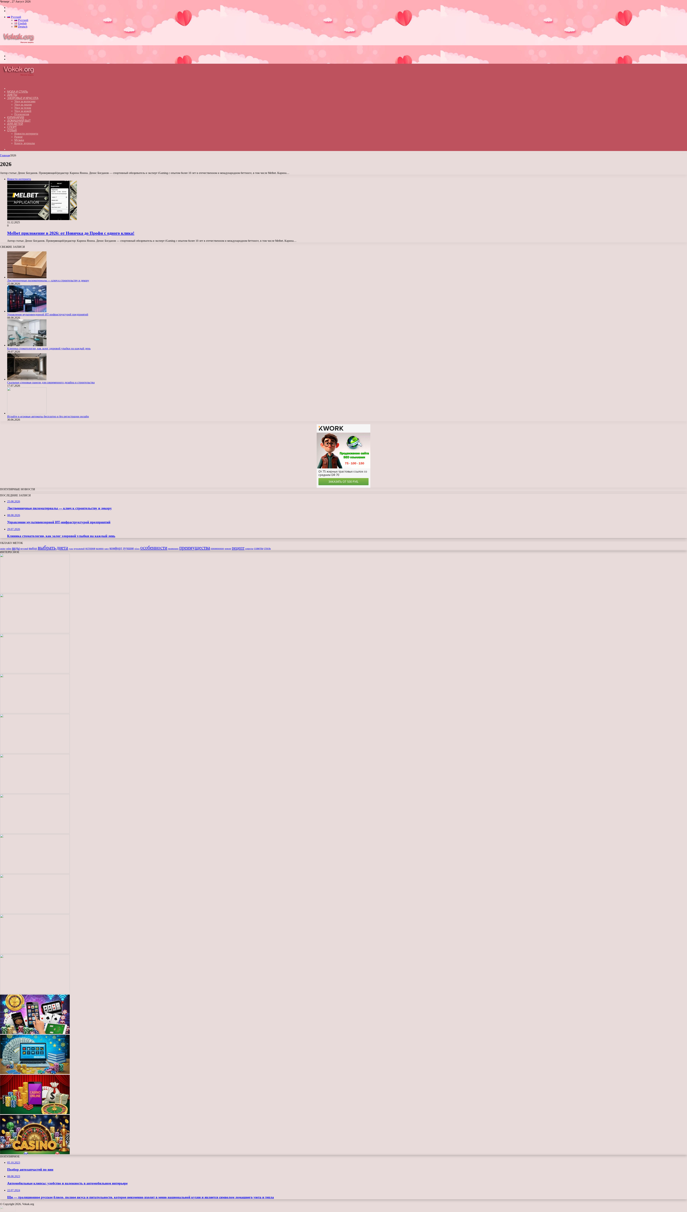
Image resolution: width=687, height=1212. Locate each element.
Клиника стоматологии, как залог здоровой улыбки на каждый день (49, 348)
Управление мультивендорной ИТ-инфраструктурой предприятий (47, 314)
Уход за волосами (24, 101)
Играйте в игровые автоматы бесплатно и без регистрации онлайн (48, 416)
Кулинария (15, 117)
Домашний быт (19, 120)
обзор (137, 549)
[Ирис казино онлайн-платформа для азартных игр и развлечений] (35, 1033)
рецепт (238, 548)
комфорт (115, 548)
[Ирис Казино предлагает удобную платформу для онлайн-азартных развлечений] (35, 952)
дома (71, 549)
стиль (267, 548)
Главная (5, 155)
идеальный (79, 548)
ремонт (228, 548)
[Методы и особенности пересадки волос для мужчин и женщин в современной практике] (35, 912)
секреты (249, 548)
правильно (173, 548)
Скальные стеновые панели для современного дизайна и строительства (51, 382)
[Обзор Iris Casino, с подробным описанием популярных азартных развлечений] (35, 992)
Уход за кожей (22, 111)
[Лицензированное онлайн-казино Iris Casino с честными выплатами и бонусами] (35, 1113)
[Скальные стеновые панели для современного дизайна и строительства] (27, 379)
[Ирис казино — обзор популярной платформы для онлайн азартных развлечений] (35, 1073)
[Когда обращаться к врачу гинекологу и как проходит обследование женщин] (35, 832)
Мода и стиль (17, 91)
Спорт (12, 127)
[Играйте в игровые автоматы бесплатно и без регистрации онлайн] (27, 413)
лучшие (128, 548)
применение (217, 548)
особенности (153, 547)
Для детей (15, 123)
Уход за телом (22, 107)
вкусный (24, 548)
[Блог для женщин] (20, 49)
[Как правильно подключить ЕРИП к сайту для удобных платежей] (35, 872)
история (90, 548)
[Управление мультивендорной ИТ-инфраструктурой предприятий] (27, 311)
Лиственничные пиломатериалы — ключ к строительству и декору (48, 280)
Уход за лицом (23, 104)
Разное (18, 136)
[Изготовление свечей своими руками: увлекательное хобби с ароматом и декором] (35, 792)
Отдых (12, 130)
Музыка (19, 140)
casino (2, 548)
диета (62, 547)
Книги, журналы (24, 143)
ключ (106, 549)
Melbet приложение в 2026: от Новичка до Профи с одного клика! (70, 233)
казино (100, 548)
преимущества (194, 547)
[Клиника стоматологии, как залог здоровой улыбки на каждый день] (27, 345)
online (8, 548)
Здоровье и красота (22, 98)
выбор (33, 548)
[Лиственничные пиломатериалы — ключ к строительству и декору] (27, 277)
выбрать (47, 547)
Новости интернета (26, 133)
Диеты (12, 94)
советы (258, 548)
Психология (21, 114)
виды (16, 548)
